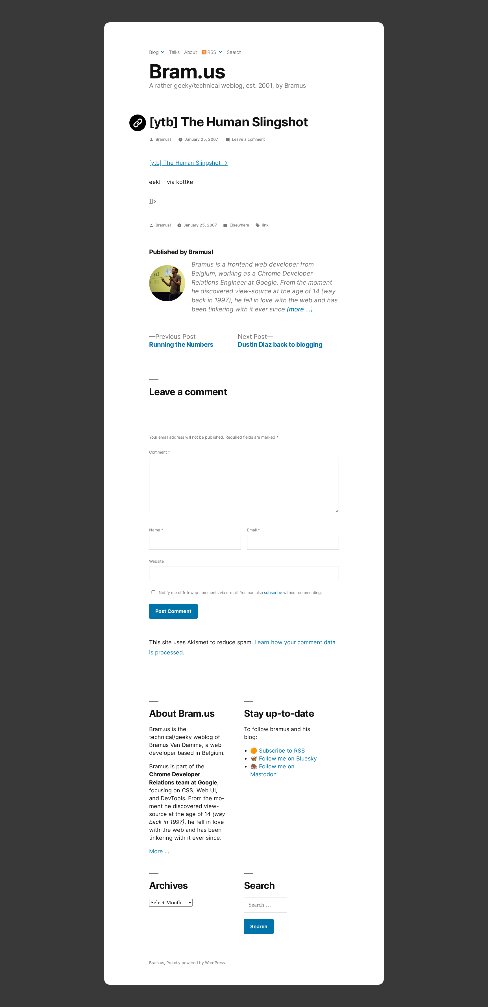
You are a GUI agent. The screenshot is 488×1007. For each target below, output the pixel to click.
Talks (174, 52)
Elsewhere (239, 225)
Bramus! (163, 139)
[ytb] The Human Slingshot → (188, 162)
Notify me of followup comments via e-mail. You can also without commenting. (240, 592)
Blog (153, 52)
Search (234, 52)
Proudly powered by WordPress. (196, 962)
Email (253, 529)
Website (156, 561)
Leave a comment (248, 139)
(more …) (300, 309)
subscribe (273, 592)
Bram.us (187, 71)
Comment (159, 452)
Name (156, 529)
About (190, 52)
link (265, 225)
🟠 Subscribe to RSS (277, 750)
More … (159, 851)
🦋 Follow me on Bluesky (283, 758)
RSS (211, 52)
